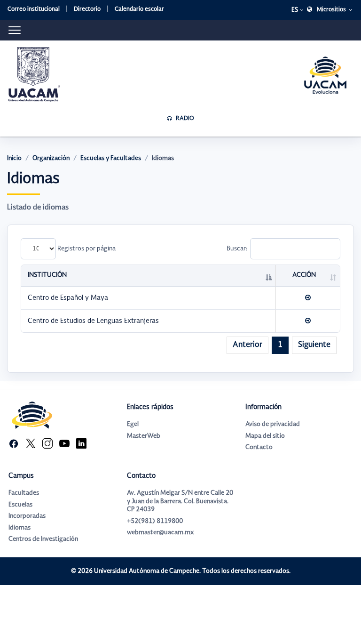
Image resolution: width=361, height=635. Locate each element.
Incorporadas (27, 516)
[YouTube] (64, 443)
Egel (133, 424)
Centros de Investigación (43, 539)
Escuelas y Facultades (110, 158)
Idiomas (19, 528)
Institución (47, 275)
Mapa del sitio (265, 436)
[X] (30, 443)
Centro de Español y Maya (68, 298)
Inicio (14, 158)
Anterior (247, 345)
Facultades (23, 493)
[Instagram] (47, 443)
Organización (51, 158)
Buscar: (237, 249)
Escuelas (20, 505)
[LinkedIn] (81, 443)
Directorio (87, 9)
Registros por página (86, 249)
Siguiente (314, 345)
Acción (304, 275)
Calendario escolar (139, 9)
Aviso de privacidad (272, 424)
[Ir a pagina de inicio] (34, 74)
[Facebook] (13, 443)
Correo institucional (34, 9)
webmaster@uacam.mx (160, 533)
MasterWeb (143, 436)
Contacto (259, 447)
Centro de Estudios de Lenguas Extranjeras (93, 321)
